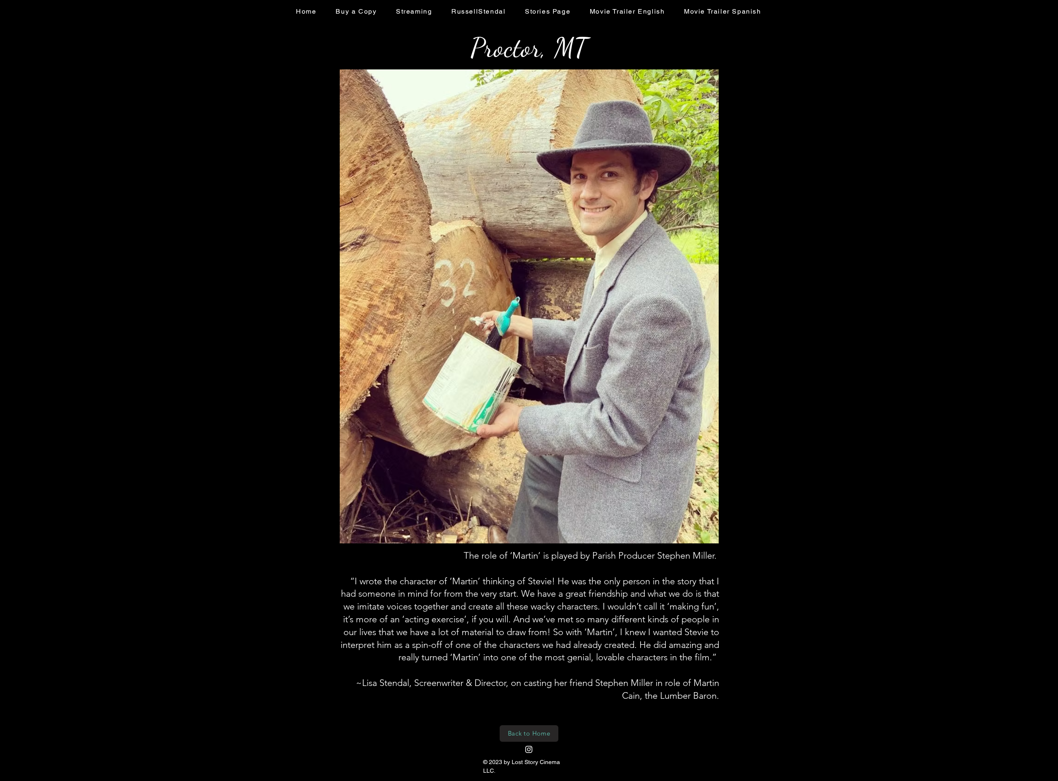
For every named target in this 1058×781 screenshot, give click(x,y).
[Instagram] (529, 749)
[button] (529, 306)
